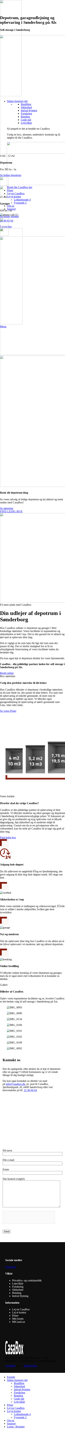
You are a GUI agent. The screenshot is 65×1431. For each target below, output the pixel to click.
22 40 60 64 (30, 1090)
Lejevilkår (19, 1401)
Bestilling (19, 1383)
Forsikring (19, 1392)
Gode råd (19, 1398)
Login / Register (16, 1426)
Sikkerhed (19, 1386)
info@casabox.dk (15, 1084)
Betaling (18, 1395)
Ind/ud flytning (22, 1389)
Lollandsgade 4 (22, 1414)
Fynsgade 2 (20, 1417)
